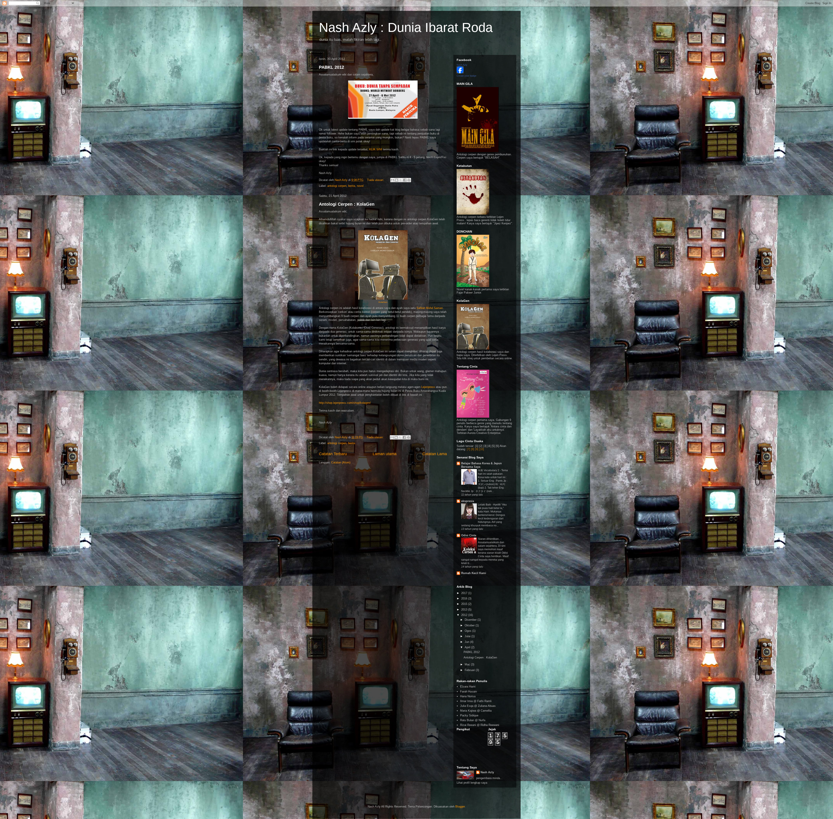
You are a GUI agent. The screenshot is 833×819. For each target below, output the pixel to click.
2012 (464, 615)
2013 (464, 609)
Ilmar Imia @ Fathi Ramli (476, 701)
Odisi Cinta (468, 535)
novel (360, 185)
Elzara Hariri (468, 686)
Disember (471, 619)
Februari (470, 670)
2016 (464, 598)
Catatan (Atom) (340, 462)
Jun (467, 641)
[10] (481, 449)
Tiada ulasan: (376, 180)
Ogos (468, 630)
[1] (476, 446)
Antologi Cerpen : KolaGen (346, 204)
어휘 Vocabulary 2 (489, 470)
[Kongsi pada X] (400, 180)
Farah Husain (468, 691)
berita (351, 185)
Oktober (470, 625)
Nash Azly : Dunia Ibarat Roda (406, 27)
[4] (489, 446)
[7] (468, 449)
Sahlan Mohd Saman (429, 308)
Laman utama (385, 454)
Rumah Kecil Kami (473, 573)
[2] (480, 446)
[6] (497, 446)
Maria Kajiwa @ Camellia (476, 710)
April (468, 647)
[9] (476, 449)
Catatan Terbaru (333, 454)
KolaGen (383, 302)
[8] (472, 449)
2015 (464, 604)
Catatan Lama (434, 454)
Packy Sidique (469, 715)
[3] (485, 446)
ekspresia (467, 501)
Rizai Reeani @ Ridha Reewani (479, 725)
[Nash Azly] (460, 72)
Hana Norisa (468, 696)
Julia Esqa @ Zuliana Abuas (478, 705)
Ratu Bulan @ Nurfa (472, 720)
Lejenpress (428, 387)
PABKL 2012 (331, 67)
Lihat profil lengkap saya (472, 782)
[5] (493, 446)
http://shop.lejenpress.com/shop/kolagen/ (345, 402)
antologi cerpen (336, 185)
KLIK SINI (375, 149)
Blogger (460, 806)
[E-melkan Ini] (392, 180)
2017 (464, 593)
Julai (468, 636)
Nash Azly (462, 65)
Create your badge (466, 75)
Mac (468, 664)
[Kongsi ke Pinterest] (409, 180)
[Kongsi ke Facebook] (405, 180)
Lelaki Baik (485, 504)
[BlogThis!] (396, 180)
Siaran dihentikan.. (489, 538)
